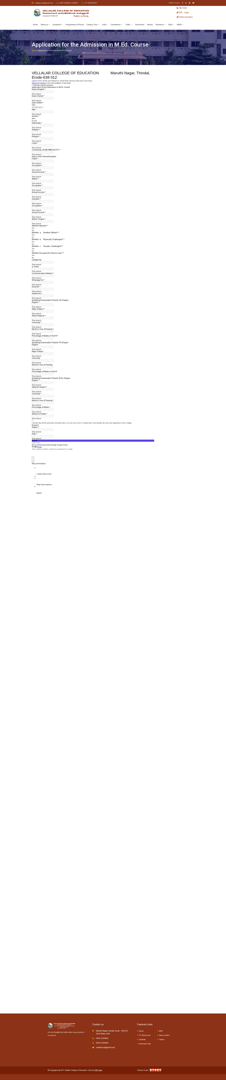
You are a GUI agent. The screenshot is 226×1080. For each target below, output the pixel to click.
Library (161, 1039)
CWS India (98, 1070)
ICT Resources (144, 1035)
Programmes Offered (75, 25)
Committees (116, 25)
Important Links (145, 1044)
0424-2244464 (102, 1038)
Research (160, 25)
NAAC (179, 25)
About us (44, 25)
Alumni (150, 25)
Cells (104, 25)
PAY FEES (182, 8)
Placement (139, 25)
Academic (57, 25)
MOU (161, 1031)
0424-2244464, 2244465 (68, 3)
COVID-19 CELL (174, 3)
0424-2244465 (102, 1043)
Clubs (128, 25)
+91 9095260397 (91, 3)
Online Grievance (185, 17)
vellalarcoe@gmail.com (44, 3)
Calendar (142, 1039)
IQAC (170, 25)
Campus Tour (92, 25)
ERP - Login (183, 12)
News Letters (164, 1035)
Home (35, 25)
